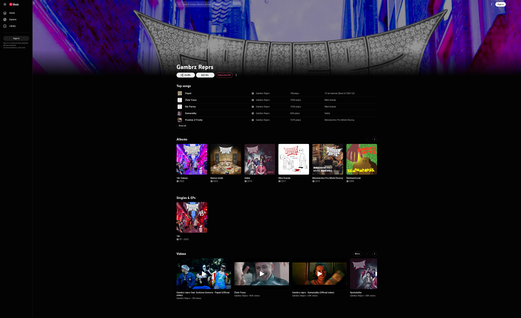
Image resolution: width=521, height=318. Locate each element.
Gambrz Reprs (263, 93)
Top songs (184, 86)
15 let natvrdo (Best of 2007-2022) (341, 93)
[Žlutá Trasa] (261, 273)
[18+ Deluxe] (192, 159)
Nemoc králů (216, 178)
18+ (178, 236)
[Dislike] (366, 93)
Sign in (501, 4)
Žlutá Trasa (190, 100)
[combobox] (212, 4)
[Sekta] (259, 159)
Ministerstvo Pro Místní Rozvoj (339, 120)
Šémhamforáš (353, 178)
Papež (188, 93)
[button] (180, 93)
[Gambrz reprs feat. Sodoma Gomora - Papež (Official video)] (204, 273)
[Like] (361, 93)
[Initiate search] (179, 4)
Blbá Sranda (330, 100)
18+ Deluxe (182, 178)
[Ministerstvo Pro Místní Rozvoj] (327, 159)
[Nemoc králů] (225, 159)
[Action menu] (236, 75)
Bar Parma (190, 106)
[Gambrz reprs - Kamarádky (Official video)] (319, 273)
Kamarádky (190, 113)
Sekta (327, 113)
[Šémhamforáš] (361, 159)
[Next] (374, 139)
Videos (181, 254)
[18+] (192, 217)
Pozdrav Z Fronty (193, 120)
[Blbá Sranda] (293, 159)
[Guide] (5, 4)
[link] (16, 13)
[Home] (14, 4)
